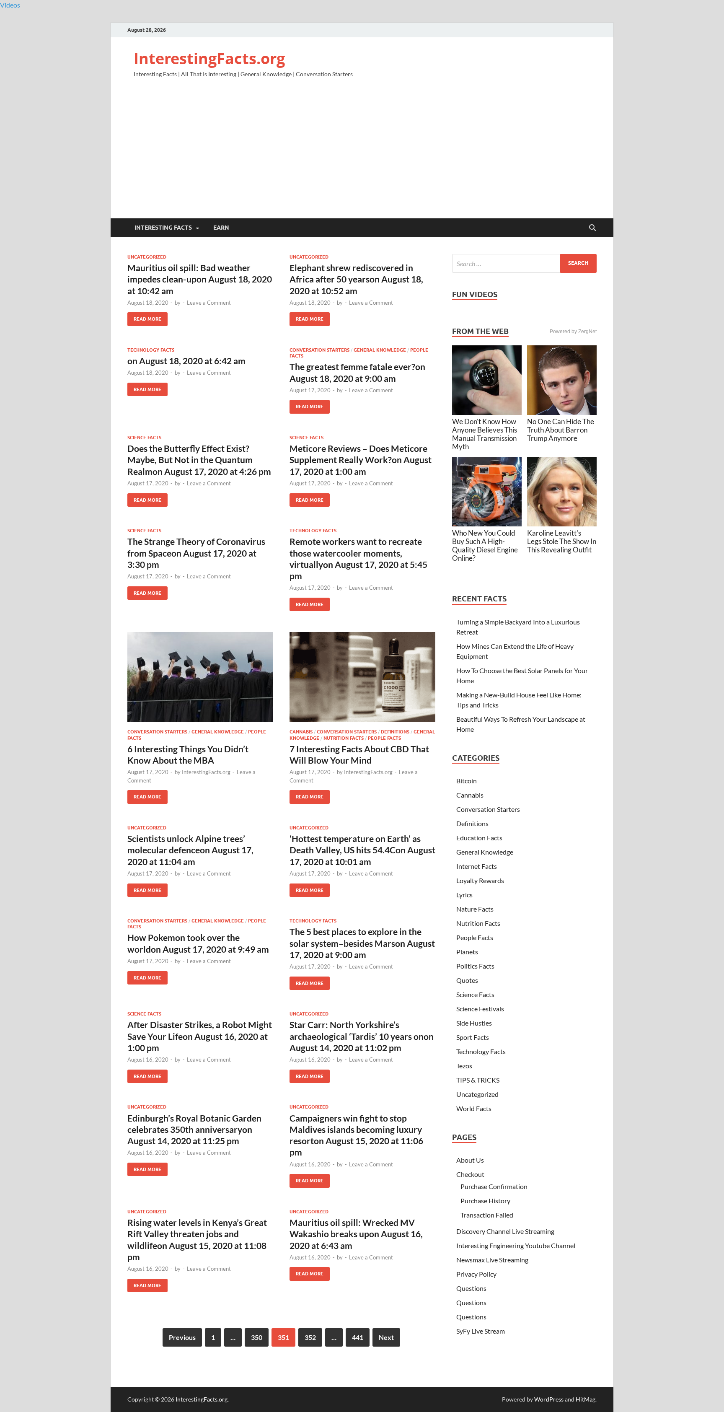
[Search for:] (524, 263)
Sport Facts (472, 1037)
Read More (144, 317)
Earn (221, 227)
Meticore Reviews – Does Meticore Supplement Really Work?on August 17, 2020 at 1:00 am (361, 460)
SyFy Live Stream (480, 1331)
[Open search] (592, 228)
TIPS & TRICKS (477, 1080)
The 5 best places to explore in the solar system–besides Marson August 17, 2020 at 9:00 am (362, 943)
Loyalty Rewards (480, 880)
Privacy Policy (476, 1274)
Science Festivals (480, 1009)
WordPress (549, 1399)
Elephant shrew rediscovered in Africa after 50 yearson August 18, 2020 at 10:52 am (356, 279)
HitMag (585, 1399)
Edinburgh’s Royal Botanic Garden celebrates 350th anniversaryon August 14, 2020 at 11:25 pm (194, 1129)
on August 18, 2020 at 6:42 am (186, 360)
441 (357, 1337)
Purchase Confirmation (493, 1186)
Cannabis (301, 732)
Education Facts (479, 838)
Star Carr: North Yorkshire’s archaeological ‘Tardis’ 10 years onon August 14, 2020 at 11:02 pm (362, 1036)
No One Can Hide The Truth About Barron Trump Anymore (560, 430)
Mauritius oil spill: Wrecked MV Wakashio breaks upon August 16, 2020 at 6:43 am (356, 1234)
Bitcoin (466, 781)
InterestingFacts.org (209, 58)
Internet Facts (476, 866)
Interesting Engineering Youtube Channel (515, 1245)
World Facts (473, 1108)
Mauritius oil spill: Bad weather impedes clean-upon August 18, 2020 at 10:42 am (199, 279)
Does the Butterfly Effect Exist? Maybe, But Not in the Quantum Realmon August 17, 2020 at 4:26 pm (199, 460)
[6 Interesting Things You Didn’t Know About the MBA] (200, 677)
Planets (467, 952)
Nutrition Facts (343, 738)
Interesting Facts (163, 227)
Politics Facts (475, 966)
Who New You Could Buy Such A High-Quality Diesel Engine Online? (485, 545)
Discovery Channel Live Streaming (505, 1231)
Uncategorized (146, 257)
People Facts (384, 738)
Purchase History (485, 1201)
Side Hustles (474, 1023)
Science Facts (144, 437)
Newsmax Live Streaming (492, 1260)
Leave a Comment (209, 302)
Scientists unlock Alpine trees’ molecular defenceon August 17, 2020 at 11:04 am (190, 850)
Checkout (470, 1174)
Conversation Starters (319, 350)
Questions (471, 1288)
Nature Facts (475, 909)
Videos (10, 5)
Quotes (467, 980)
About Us (470, 1160)
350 (256, 1337)
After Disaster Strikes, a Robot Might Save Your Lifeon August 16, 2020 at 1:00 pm (199, 1036)
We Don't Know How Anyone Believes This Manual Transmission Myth (484, 434)
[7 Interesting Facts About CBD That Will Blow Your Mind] (362, 677)
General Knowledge (380, 350)
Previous (182, 1337)
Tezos (464, 1066)
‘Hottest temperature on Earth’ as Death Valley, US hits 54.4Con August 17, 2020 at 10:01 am (362, 850)
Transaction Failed (486, 1215)
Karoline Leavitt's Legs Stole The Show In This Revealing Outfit (561, 541)
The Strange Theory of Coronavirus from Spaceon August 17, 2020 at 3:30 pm (196, 553)
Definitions (395, 732)
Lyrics (464, 895)
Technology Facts (150, 350)
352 (310, 1337)
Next (386, 1337)
